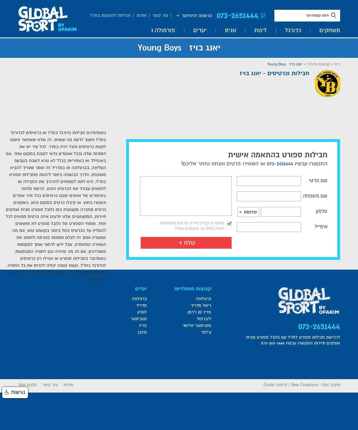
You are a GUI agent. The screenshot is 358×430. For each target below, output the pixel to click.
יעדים (200, 30)
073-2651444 (237, 15)
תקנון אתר (27, 385)
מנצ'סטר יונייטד (197, 325)
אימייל (321, 227)
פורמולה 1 (163, 30)
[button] (15, 392)
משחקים (329, 30)
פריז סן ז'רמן (199, 312)
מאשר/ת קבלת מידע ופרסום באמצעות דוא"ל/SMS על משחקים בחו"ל (192, 225)
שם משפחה (315, 196)
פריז (143, 325)
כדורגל (293, 30)
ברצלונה (203, 298)
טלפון (322, 211)
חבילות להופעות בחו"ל (110, 15)
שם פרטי (318, 180)
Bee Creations (304, 385)
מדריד (141, 305)
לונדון (142, 312)
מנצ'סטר (139, 319)
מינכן (142, 332)
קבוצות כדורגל (318, 64)
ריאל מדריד (201, 305)
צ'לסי (206, 332)
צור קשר (160, 15)
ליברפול (204, 319)
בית (337, 64)
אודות (141, 15)
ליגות (260, 30)
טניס (230, 30)
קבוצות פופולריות (192, 289)
